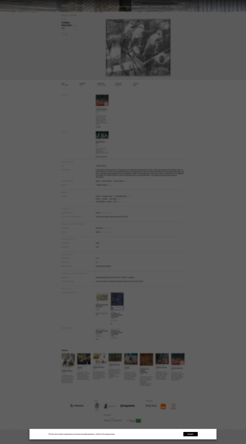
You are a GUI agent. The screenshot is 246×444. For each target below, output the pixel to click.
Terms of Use (110, 434)
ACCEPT (190, 434)
